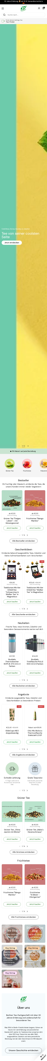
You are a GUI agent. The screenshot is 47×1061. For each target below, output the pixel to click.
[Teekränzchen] (23, 8)
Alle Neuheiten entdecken (23, 686)
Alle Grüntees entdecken (23, 852)
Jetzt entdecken (11, 242)
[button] (43, 8)
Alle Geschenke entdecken (23, 614)
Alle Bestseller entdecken (23, 541)
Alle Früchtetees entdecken (23, 917)
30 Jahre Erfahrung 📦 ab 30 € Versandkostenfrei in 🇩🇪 (23, 2)
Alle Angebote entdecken (23, 755)
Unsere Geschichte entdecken (23, 1050)
